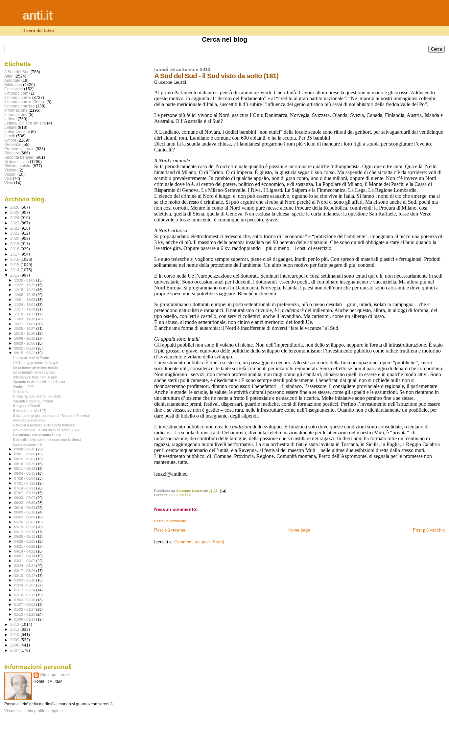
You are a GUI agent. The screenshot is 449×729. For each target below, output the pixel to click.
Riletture (11, 153)
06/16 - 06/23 (25, 508)
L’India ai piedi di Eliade (31, 358)
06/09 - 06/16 (25, 512)
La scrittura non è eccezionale (37, 435)
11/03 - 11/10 (25, 319)
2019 (15, 243)
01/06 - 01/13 (25, 619)
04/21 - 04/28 (25, 546)
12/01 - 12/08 (25, 300)
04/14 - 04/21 (25, 551)
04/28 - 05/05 (25, 541)
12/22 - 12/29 (25, 285)
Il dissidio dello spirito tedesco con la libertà (47, 440)
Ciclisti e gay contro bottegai (35, 363)
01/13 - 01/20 (25, 614)
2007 (15, 650)
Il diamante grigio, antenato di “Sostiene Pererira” (51, 416)
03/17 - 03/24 (25, 571)
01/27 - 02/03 (25, 604)
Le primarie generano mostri (35, 367)
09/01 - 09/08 (25, 454)
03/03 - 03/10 (25, 580)
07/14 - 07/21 (25, 488)
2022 (15, 228)
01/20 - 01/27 (25, 609)
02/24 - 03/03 (25, 585)
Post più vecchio (429, 530)
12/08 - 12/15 (25, 295)
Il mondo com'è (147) (30, 411)
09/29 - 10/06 (25, 343)
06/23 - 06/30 (25, 503)
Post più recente (169, 530)
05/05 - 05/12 (25, 536)
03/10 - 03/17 (25, 576)
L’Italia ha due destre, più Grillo (37, 396)
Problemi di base (19, 149)
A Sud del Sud (180, 495)
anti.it (37, 15)
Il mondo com (16, 93)
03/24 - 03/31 (25, 566)
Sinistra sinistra (18, 166)
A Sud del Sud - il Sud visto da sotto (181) (46, 430)
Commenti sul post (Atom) (199, 541)
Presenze (12, 144)
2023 (15, 223)
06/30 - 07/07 (25, 498)
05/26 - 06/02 (25, 522)
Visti (8, 178)
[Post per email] (223, 490)
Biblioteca (13, 84)
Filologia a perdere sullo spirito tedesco (44, 425)
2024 (15, 218)
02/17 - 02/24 (25, 590)
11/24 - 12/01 (25, 305)
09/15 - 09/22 (25, 353)
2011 (15, 629)
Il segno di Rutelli (26, 406)
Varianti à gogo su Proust (33, 401)
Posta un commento (170, 521)
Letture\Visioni (17, 131)
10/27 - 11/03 (25, 324)
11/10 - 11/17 (25, 314)
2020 (15, 238)
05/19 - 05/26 (25, 527)
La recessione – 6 (27, 444)
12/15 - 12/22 (25, 290)
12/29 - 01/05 (25, 280)
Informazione (16, 110)
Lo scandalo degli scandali (34, 372)
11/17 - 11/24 (25, 309)
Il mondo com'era (19, 106)
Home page (299, 530)
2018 (15, 249)
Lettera (10, 119)
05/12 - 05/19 (25, 532)
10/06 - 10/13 (25, 338)
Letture (10, 127)
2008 (15, 645)
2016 (15, 259)
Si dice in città (16, 161)
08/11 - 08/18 (25, 468)
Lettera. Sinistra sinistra (25, 123)
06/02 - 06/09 (25, 517)
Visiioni (10, 170)
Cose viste (13, 89)
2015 (15, 264)
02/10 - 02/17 (25, 595)
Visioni (10, 174)
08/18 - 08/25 (25, 464)
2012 (15, 624)
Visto (8, 183)
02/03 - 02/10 (25, 600)
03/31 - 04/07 (25, 561)
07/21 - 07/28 (25, 483)
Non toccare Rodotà (29, 420)
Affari (8, 76)
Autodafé (12, 80)
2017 (15, 254)
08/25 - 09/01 (25, 459)
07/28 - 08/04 (25, 478)
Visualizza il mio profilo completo (33, 711)
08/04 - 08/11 (25, 473)
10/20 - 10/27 (25, 328)
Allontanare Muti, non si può (35, 377)
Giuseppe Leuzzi (55, 674)
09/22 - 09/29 (25, 348)
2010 (15, 634)
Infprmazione (16, 114)
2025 (15, 212)
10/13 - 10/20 (25, 333)
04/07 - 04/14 (25, 556)
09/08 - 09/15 (25, 449)
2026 (15, 207)
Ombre (10, 140)
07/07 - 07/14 (25, 493)
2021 (15, 233)
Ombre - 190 (23, 387)
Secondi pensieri (19, 157)
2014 (15, 270)
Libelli (9, 136)
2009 (15, 640)
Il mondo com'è (17, 97)
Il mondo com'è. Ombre (24, 102)
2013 (15, 275)
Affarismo (20, 391)
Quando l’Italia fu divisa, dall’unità (39, 382)
